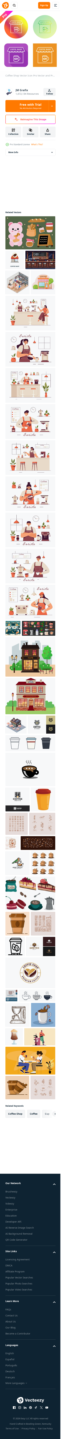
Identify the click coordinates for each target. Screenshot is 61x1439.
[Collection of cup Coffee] (17, 994)
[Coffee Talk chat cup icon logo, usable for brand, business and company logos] (29, 850)
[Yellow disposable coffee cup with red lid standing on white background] (17, 905)
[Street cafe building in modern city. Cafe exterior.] (29, 718)
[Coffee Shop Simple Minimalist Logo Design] (40, 925)
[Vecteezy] (5, 5)
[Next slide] (47, 1333)
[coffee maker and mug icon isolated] (17, 1184)
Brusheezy (11, 1411)
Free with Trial (30, 106)
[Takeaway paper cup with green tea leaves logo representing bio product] (41, 1077)
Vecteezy (10, 1417)
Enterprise (11, 1429)
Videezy (9, 1423)
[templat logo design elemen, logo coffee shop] (11, 1152)
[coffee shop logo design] (19, 805)
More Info (13, 152)
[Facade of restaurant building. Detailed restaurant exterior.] (29, 757)
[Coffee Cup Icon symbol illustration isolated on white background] (29, 824)
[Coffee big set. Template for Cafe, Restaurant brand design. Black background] (22, 689)
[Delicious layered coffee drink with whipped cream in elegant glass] (39, 1206)
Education (11, 1435)
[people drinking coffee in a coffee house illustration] (20, 1231)
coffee (33, 1333)
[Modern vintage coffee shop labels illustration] (29, 1129)
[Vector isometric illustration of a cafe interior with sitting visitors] (17, 302)
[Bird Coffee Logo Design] (17, 969)
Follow (49, 93)
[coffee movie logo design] (17, 880)
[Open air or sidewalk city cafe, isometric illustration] (16, 786)
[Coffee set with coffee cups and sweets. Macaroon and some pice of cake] (29, 1025)
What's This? (37, 144)
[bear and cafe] (29, 232)
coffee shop (15, 1333)
